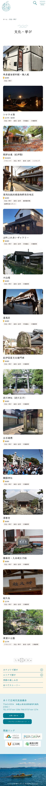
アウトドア (7, 161)
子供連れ (26, 121)
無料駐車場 (26, 201)
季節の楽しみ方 (10, 680)
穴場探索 (34, 121)
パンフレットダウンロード (17, 721)
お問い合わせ (13, 715)
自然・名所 (17, 121)
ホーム (5, 19)
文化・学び (7, 81)
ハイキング (36, 161)
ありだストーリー (11, 685)
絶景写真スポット (10, 204)
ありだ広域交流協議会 (15, 700)
